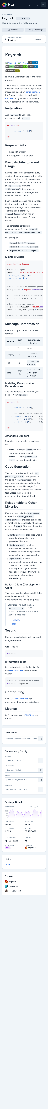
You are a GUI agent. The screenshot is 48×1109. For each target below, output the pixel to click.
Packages (8, 14)
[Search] (36, 4)
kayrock (8, 18)
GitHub (7, 865)
